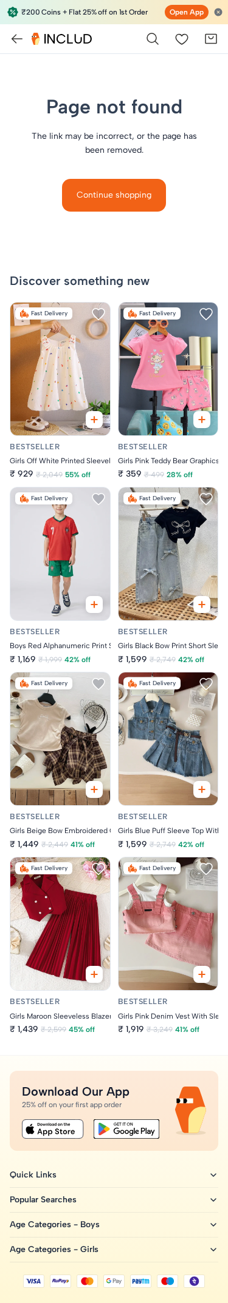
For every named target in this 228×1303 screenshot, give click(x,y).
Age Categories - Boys (55, 1224)
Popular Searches (43, 1199)
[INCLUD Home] (62, 39)
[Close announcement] (218, 12)
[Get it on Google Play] (126, 1129)
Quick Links (33, 1175)
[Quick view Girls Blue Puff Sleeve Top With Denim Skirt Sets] (201, 789)
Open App (187, 12)
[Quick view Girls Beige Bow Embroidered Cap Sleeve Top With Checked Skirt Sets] (94, 789)
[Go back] (17, 39)
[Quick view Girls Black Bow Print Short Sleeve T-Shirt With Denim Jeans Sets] (201, 604)
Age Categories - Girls (54, 1249)
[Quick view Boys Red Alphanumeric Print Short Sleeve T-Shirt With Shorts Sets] (94, 604)
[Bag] (211, 39)
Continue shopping (114, 195)
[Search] (152, 39)
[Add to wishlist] (98, 314)
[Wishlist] (181, 39)
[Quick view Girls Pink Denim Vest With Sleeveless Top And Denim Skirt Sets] (201, 974)
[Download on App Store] (53, 1129)
